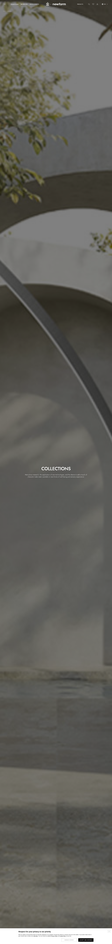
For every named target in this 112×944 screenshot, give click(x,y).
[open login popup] (97, 4)
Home (4, 11)
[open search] (89, 4)
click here (35, 936)
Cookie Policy (63, 936)
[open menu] (5, 4)
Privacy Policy (54, 936)
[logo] (56, 4)
